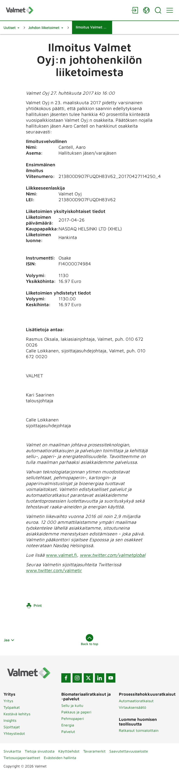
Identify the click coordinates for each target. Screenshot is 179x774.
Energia (67, 725)
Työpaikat (11, 707)
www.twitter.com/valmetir (54, 570)
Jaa (7, 640)
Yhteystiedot (14, 733)
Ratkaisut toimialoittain (138, 730)
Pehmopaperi (72, 718)
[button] (11, 27)
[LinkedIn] (99, 678)
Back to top (89, 644)
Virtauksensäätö (132, 707)
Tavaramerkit (94, 751)
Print (38, 605)
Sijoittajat (11, 727)
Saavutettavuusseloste (128, 751)
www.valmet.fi (61, 555)
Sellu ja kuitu (72, 705)
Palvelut (68, 731)
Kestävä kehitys (16, 714)
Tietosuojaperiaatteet (21, 758)
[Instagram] (77, 678)
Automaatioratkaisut (136, 701)
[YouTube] (110, 678)
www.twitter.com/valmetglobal (112, 555)
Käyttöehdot (68, 751)
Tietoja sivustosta (40, 751)
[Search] (158, 10)
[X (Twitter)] (88, 678)
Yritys (8, 701)
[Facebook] (66, 678)
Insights (9, 720)
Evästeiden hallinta (60, 758)
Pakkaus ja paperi (76, 712)
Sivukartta (12, 751)
